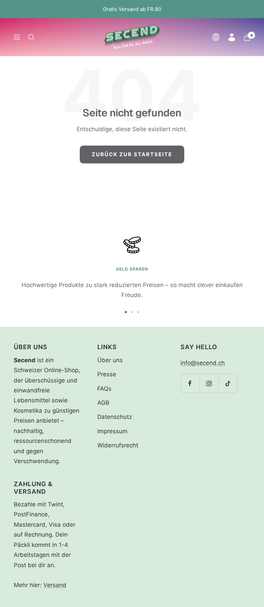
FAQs (104, 388)
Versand (54, 585)
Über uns (110, 360)
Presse (106, 374)
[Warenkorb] (246, 37)
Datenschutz (114, 416)
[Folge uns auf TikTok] (227, 383)
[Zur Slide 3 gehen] (138, 312)
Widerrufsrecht (117, 445)
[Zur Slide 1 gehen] (126, 312)
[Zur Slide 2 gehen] (132, 312)
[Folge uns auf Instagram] (208, 383)
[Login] (231, 37)
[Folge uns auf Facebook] (189, 383)
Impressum (112, 431)
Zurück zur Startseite (132, 154)
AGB (103, 402)
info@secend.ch (202, 362)
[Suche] (31, 37)
